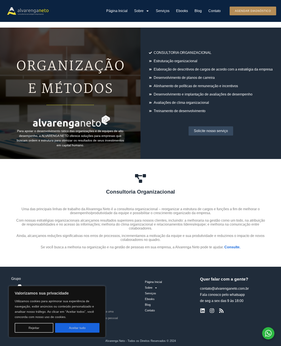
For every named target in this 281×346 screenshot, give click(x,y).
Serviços (162, 11)
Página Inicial (117, 11)
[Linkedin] (202, 310)
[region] (57, 311)
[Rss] (221, 310)
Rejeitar (34, 328)
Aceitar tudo (77, 328)
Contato (214, 11)
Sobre (139, 11)
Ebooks (182, 11)
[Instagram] (211, 310)
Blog (198, 11)
